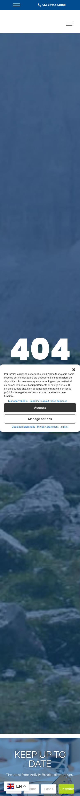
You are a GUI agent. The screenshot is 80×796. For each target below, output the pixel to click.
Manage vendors (17, 400)
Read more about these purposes (48, 400)
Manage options (40, 419)
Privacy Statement (47, 426)
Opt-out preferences (23, 426)
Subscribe (66, 789)
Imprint (64, 426)
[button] (74, 369)
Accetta (40, 408)
